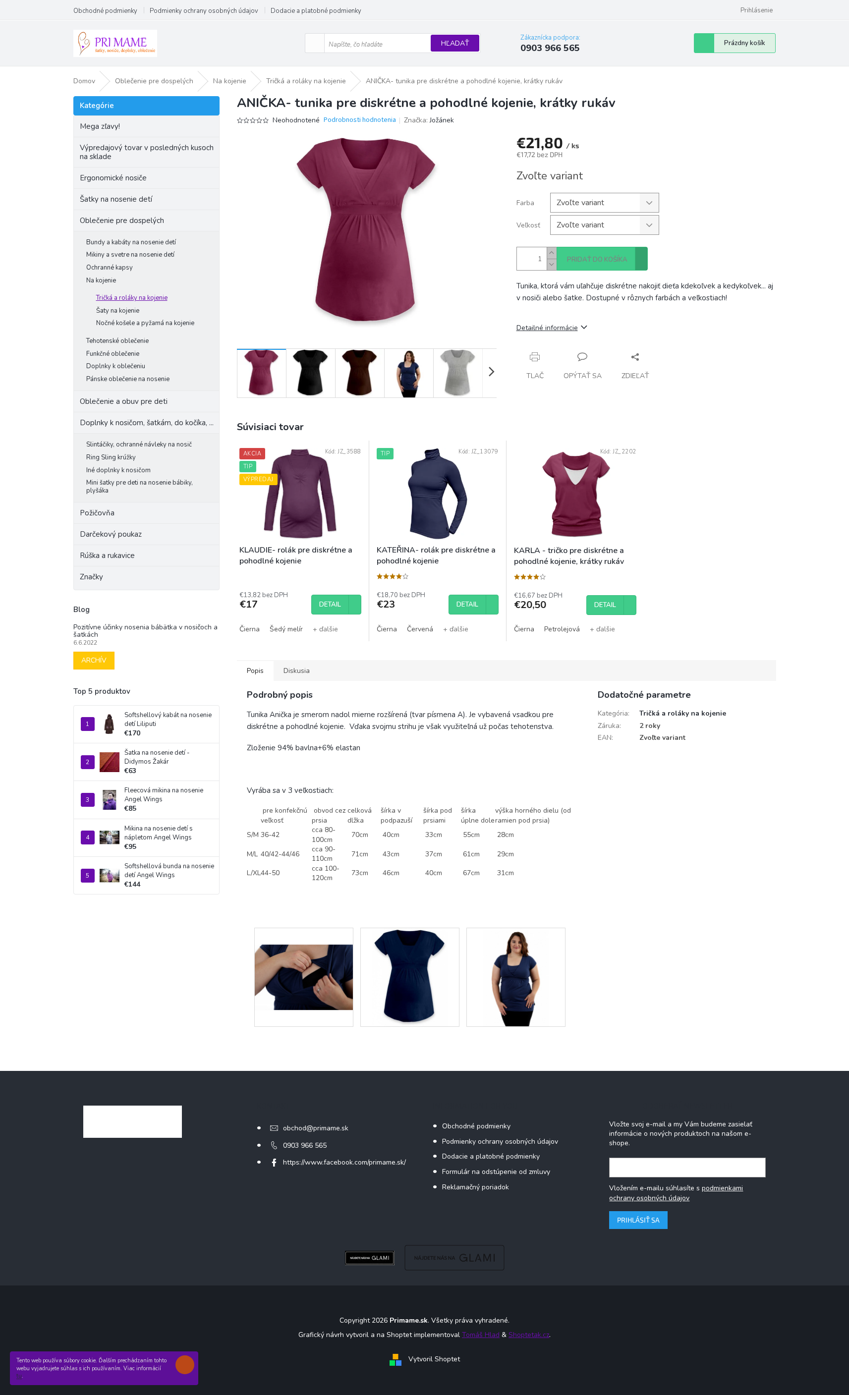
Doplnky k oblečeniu (115, 366)
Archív (94, 660)
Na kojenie (101, 280)
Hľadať (455, 43)
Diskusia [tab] (296, 670)
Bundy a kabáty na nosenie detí (131, 242)
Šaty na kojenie (117, 310)
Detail (330, 604)
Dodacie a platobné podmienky (316, 10)
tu (19, 1376)
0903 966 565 (305, 1145)
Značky (91, 577)
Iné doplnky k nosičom (118, 470)
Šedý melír (286, 629)
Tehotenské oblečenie (117, 340)
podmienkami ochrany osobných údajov (676, 1193)
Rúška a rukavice (107, 555)
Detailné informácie (547, 328)
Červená (420, 629)
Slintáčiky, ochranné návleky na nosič (139, 444)
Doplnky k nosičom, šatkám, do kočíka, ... (147, 423)
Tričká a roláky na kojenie (132, 297)
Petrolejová (562, 629)
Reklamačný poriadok (475, 1187)
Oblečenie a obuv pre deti (124, 401)
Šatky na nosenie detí (116, 199)
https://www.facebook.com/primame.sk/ (344, 1162)
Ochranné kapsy (109, 267)
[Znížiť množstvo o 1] (552, 264)
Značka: (429, 120)
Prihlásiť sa (638, 1220)
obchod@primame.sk (315, 1128)
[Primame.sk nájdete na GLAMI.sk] (370, 1257)
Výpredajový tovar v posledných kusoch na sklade (147, 152)
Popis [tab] (255, 670)
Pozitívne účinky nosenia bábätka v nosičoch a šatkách (145, 631)
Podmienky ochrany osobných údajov (204, 10)
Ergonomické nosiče (113, 178)
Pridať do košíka (597, 259)
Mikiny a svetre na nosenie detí (130, 254)
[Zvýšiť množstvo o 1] (552, 253)
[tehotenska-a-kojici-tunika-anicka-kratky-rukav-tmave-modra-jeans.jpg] (516, 977)
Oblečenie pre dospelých (122, 220)
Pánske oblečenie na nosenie (128, 379)
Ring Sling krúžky (111, 457)
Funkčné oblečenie (112, 353)
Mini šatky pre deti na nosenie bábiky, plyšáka (139, 486)
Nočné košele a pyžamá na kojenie (145, 323)
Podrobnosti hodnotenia (360, 120)
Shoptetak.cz (529, 1334)
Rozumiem (187, 1364)
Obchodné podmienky (105, 10)
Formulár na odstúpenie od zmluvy (496, 1171)
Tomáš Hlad (481, 1334)
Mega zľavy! (100, 126)
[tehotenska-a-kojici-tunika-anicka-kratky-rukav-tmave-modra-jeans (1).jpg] (304, 960)
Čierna (249, 629)
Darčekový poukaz (111, 534)
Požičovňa (97, 513)
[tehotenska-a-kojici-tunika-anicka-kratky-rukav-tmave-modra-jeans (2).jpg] (409, 977)
